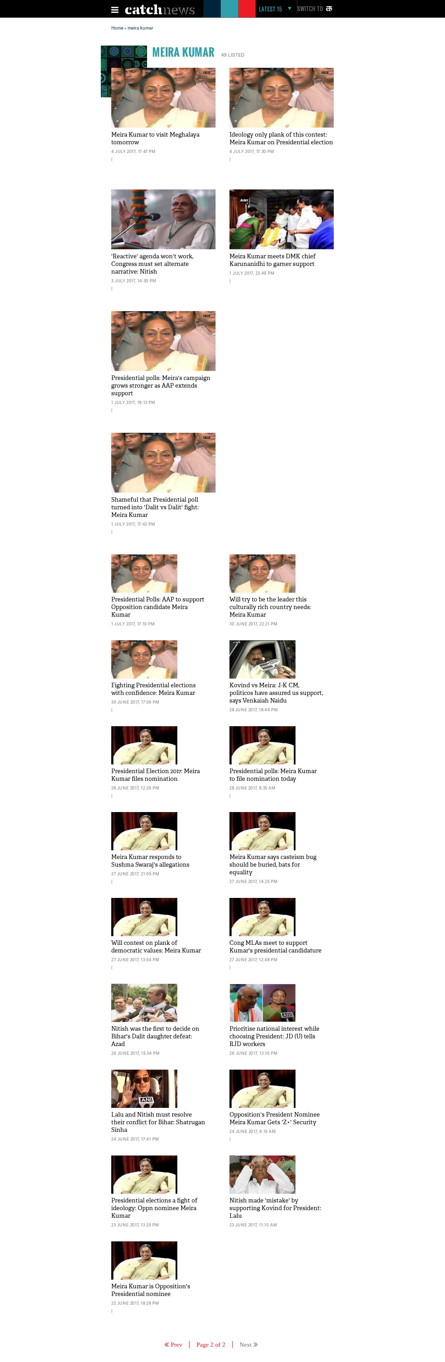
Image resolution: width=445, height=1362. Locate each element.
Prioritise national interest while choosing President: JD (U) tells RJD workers (274, 1036)
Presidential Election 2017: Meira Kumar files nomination (155, 775)
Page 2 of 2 (210, 1344)
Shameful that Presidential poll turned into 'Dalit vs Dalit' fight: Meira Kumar (155, 507)
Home (117, 28)
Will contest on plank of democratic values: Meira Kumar (156, 946)
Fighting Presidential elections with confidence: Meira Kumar (153, 689)
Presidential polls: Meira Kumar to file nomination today (273, 775)
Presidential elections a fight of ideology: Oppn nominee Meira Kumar (154, 1208)
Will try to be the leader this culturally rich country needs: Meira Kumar (270, 607)
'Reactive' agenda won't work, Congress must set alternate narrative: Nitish (152, 264)
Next (246, 1344)
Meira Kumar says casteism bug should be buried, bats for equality (272, 864)
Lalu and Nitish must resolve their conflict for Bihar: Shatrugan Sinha (158, 1122)
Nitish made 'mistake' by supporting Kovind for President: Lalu (275, 1208)
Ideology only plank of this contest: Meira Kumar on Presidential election (281, 138)
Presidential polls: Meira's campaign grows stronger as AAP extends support (160, 385)
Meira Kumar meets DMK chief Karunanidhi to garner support (272, 260)
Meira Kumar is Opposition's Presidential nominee (150, 1290)
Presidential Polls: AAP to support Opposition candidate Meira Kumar (157, 607)
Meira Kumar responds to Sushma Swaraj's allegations (150, 860)
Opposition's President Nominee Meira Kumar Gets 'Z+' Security (274, 1118)
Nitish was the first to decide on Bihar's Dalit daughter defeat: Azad (155, 1036)
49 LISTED (233, 54)
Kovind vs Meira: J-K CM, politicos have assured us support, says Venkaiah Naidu (276, 693)
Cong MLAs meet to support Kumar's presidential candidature (275, 946)
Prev (176, 1344)
